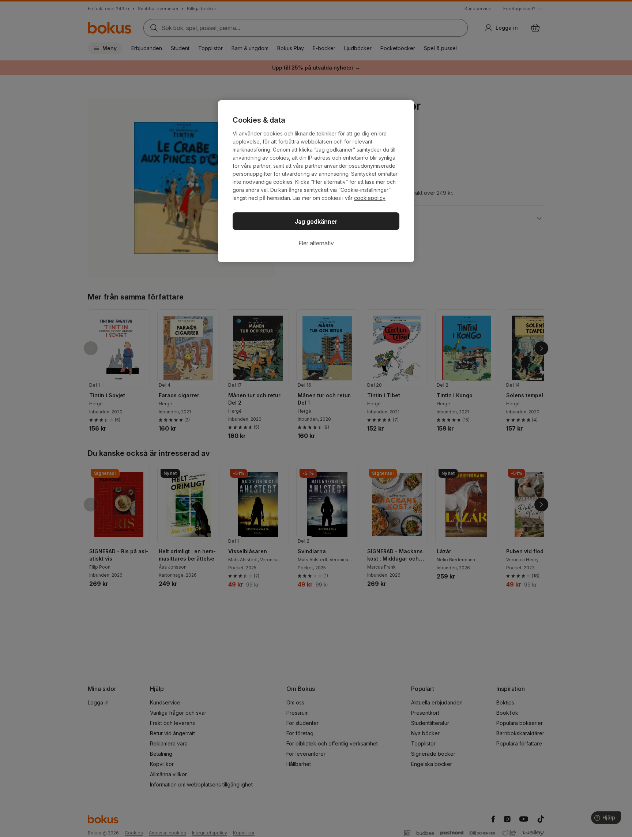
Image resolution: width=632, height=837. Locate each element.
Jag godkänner (316, 221)
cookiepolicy (369, 198)
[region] (316, 181)
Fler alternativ (316, 243)
